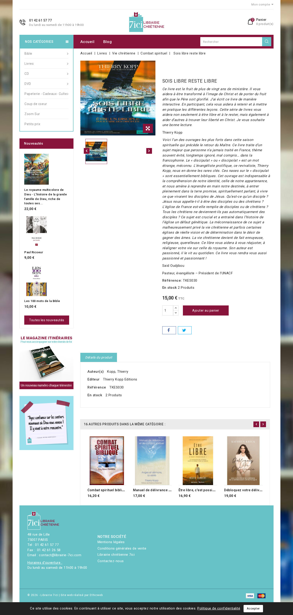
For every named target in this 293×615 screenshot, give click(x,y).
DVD (27, 84)
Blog (107, 41)
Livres (29, 63)
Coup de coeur (35, 104)
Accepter (253, 608)
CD (26, 74)
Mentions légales (111, 542)
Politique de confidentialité (218, 608)
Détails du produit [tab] (98, 357)
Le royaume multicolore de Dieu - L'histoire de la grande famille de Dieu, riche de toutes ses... (45, 196)
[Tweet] (184, 330)
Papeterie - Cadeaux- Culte (45, 94)
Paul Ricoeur (33, 252)
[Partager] (169, 330)
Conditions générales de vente (122, 548)
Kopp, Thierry (117, 372)
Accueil (87, 41)
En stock (169, 288)
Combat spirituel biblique (107, 490)
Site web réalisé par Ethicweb (82, 595)
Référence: (172, 280)
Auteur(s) (95, 372)
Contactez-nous (111, 561)
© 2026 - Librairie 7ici (43, 595)
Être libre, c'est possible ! (199, 490)
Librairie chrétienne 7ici (116, 555)
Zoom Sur (32, 114)
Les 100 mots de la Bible (42, 301)
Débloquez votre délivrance (246, 490)
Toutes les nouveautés (46, 320)
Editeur (93, 379)
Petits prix (32, 124)
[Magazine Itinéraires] (46, 362)
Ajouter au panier (205, 310)
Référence (96, 387)
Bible (28, 53)
